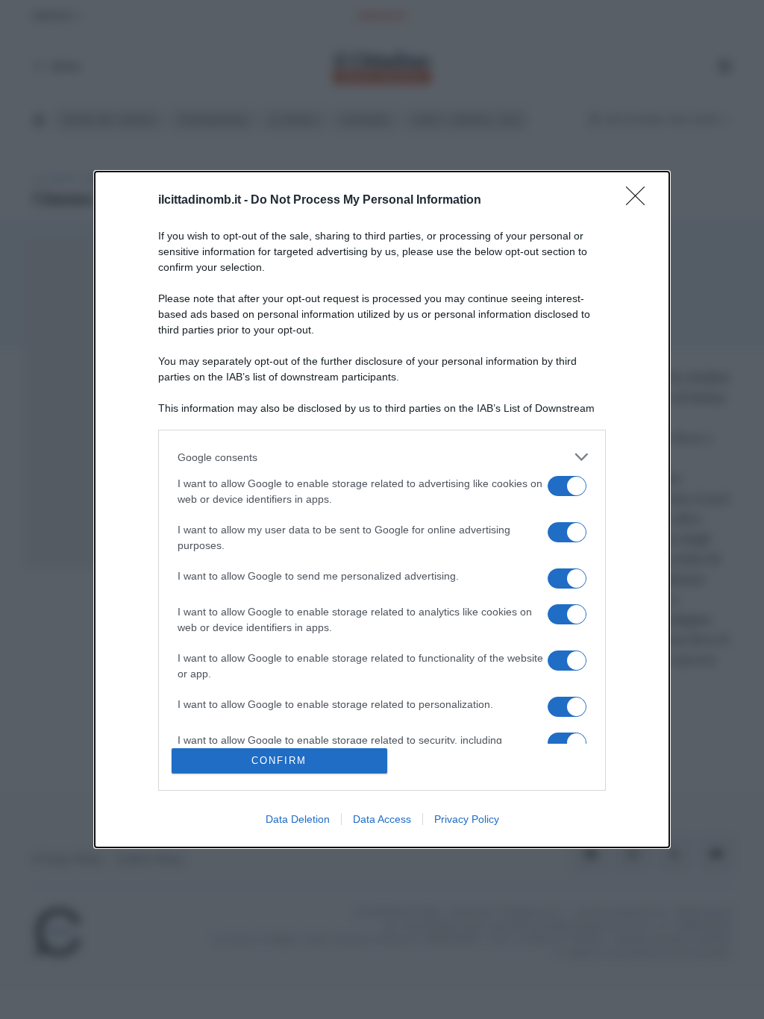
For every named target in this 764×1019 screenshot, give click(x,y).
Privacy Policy (466, 819)
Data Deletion (298, 819)
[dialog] (382, 509)
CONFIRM (279, 760)
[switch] (567, 486)
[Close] (640, 200)
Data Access (382, 819)
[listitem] (382, 457)
